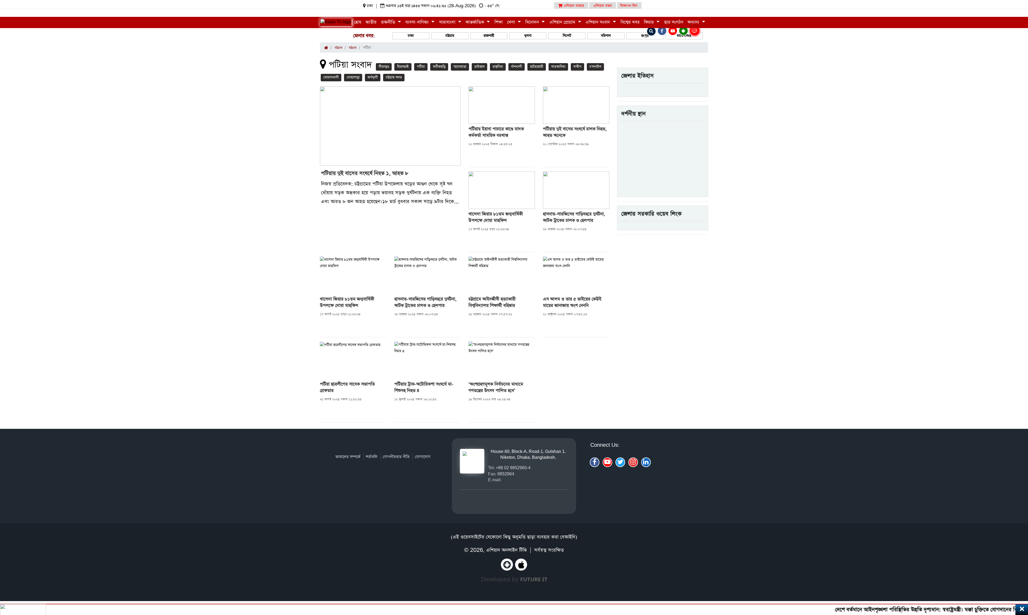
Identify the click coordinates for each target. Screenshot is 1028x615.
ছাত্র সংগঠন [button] (673, 22)
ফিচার (649, 22)
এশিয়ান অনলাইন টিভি (506, 550)
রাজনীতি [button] (388, 22)
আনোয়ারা (459, 66)
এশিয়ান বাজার (573, 6)
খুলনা (527, 35)
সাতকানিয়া (558, 66)
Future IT (533, 579)
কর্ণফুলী (373, 77)
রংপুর (645, 35)
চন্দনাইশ (595, 66)
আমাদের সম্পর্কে (347, 457)
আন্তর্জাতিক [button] (475, 22)
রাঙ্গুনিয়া (498, 66)
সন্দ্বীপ (577, 66)
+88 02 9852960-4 (513, 467)
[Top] (1017, 578)
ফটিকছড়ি (439, 66)
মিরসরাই (403, 66)
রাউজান (479, 66)
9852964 (505, 474)
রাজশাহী (488, 35)
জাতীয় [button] (371, 22)
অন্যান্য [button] (694, 22)
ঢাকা (411, 35)
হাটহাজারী (536, 66)
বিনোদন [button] (532, 22)
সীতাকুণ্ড (384, 66)
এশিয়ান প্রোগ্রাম (563, 22)
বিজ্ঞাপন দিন (628, 6)
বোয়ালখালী (331, 77)
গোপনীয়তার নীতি (396, 457)
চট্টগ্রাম (449, 35)
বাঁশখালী (516, 66)
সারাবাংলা (448, 22)
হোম (357, 22)
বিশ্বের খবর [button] (630, 22)
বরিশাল (606, 35)
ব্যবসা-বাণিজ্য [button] (417, 22)
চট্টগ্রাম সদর (394, 77)
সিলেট (567, 35)
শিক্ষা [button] (498, 22)
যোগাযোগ (422, 457)
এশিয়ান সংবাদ (598, 22)
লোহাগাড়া (353, 77)
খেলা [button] (511, 22)
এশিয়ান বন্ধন (602, 6)
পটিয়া (421, 66)
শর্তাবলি (371, 457)
